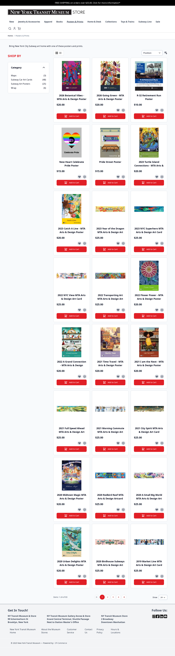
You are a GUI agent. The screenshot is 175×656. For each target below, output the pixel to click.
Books (59, 21)
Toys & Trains (127, 21)
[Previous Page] (96, 597)
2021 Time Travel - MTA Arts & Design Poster (110, 363)
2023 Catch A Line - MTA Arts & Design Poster (71, 230)
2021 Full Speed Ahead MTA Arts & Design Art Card (71, 430)
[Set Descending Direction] (165, 52)
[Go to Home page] (47, 12)
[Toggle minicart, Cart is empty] (19, 28)
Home (10, 35)
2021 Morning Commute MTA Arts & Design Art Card (110, 430)
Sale (158, 21)
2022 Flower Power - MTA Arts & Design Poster (149, 297)
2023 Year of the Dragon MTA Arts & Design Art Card (110, 230)
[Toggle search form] (10, 28)
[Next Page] (124, 597)
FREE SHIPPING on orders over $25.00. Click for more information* (87, 2)
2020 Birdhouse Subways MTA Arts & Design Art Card (110, 563)
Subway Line (145, 21)
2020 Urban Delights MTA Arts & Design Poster (71, 563)
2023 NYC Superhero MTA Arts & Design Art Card (148, 230)
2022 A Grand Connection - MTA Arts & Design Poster (71, 363)
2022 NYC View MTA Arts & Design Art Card (71, 297)
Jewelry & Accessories (29, 21)
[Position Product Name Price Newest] (152, 53)
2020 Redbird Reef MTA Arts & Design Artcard (110, 496)
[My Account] (14, 28)
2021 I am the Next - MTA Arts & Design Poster (149, 363)
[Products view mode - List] (60, 52)
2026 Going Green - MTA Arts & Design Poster (110, 97)
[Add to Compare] (85, 110)
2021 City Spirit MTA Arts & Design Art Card (149, 430)
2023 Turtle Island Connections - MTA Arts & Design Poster (149, 163)
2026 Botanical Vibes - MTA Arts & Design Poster (71, 97)
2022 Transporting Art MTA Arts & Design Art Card (110, 297)
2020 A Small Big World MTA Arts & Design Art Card (149, 496)
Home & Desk (94, 21)
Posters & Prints (75, 21)
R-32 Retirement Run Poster (149, 97)
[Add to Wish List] (79, 110)
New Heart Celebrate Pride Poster (71, 163)
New (11, 21)
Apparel (48, 21)
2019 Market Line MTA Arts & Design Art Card (149, 563)
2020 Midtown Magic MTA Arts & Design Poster (71, 496)
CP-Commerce (61, 643)
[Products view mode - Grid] (56, 52)
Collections (111, 21)
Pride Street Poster (110, 161)
